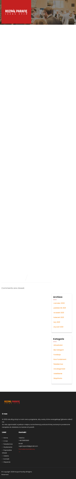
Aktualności (58, 345)
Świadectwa (58, 364)
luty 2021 (57, 322)
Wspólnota (58, 378)
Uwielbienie (58, 373)
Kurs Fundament (60, 359)
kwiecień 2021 (59, 317)
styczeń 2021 (58, 327)
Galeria (6, 456)
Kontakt (6, 459)
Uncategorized (59, 369)
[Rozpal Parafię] (16, 12)
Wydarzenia (7, 447)
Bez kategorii (59, 350)
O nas (5, 441)
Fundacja (57, 354)
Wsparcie (6, 462)
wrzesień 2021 (59, 312)
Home (5, 438)
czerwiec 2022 (59, 303)
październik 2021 (60, 308)
